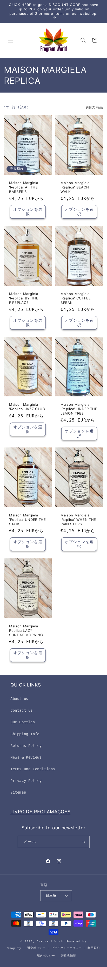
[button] (10, 40)
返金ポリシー (36, 948)
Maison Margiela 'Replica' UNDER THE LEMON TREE (79, 408)
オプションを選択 (27, 212)
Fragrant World (51, 941)
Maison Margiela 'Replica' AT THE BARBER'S (23, 187)
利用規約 (94, 948)
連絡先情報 (68, 955)
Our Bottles (22, 722)
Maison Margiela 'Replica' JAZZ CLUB (27, 406)
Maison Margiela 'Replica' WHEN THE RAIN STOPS (78, 519)
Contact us (21, 710)
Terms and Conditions (32, 769)
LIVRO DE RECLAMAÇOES (40, 811)
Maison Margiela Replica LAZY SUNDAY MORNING (26, 630)
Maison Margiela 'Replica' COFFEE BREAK (76, 298)
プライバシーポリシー (66, 948)
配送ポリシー (46, 955)
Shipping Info (24, 734)
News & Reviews (26, 757)
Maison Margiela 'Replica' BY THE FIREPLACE (23, 298)
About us (19, 699)
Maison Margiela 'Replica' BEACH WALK (75, 187)
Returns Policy (26, 746)
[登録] (83, 842)
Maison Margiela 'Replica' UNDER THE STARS (27, 519)
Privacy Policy (26, 781)
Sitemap (18, 792)
